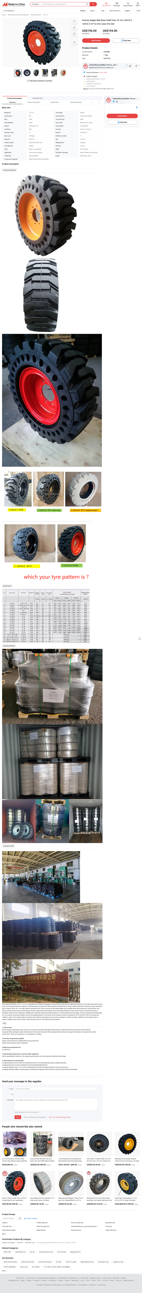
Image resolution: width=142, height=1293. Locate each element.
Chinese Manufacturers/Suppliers (46, 1278)
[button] (95, 102)
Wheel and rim (41, 1230)
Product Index (107, 1278)
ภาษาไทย (105, 1280)
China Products (30, 1278)
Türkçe (111, 1280)
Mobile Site (116, 1278)
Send (17, 1117)
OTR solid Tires (7, 1226)
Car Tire (32, 1252)
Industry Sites (84, 1278)
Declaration (92, 1285)
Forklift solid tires (42, 1223)
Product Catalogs (31, 1218)
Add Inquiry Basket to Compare (41, 80)
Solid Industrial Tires (87, 1262)
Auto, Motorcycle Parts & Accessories (18, 15)
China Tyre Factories (10, 1262)
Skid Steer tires (110, 1223)
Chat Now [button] (127, 40)
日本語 (94, 1280)
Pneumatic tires (76, 1230)
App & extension (114, 11)
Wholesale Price (73, 1278)
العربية (82, 1280)
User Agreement (82, 1285)
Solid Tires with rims (43, 1226)
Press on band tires (77, 1223)
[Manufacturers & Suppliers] (13, 4)
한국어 (88, 1280)
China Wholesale (62, 1278)
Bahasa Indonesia (129, 1280)
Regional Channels (95, 1278)
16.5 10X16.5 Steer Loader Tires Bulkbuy (57, 1267)
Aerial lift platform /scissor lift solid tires (84, 1226)
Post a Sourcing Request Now (60, 1117)
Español (29, 1280)
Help (102, 11)
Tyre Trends (35, 1267)
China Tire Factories (27, 1262)
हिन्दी (99, 1280)
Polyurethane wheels (8, 1230)
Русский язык (52, 1280)
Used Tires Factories (44, 1262)
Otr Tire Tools (61, 1252)
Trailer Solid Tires (111, 1230)
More (4, 1271)
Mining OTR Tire (75, 1252)
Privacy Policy (102, 1285)
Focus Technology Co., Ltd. (57, 1285)
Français (43, 1280)
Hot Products (20, 1278)
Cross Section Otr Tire (46, 1252)
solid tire (4, 1223)
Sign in (138, 5)
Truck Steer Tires (103, 1262)
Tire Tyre (58, 1262)
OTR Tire (45, 15)
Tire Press (109, 1226)
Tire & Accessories (36, 15)
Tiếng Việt (118, 1280)
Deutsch (67, 1280)
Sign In (85, 89)
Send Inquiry (96, 40)
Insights (123, 1278)
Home (4, 15)
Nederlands (75, 1280)
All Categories (9, 11)
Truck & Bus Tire (20, 1252)
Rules (138, 11)
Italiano (61, 1280)
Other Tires (7, 1252)
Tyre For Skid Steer (10, 1267)
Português (36, 1280)
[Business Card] (137, 107)
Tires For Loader (71, 1262)
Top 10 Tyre (24, 1267)
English (22, 1280)
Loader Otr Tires (118, 1262)
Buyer (92, 11)
